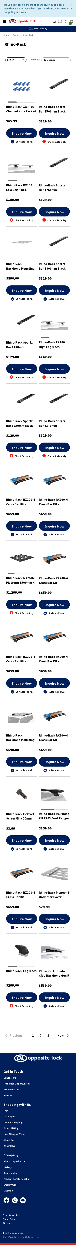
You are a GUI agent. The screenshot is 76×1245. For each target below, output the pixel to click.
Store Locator (11, 1089)
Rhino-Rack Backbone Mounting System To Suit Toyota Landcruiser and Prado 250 (20, 266)
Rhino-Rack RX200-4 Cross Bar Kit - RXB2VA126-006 (53, 659)
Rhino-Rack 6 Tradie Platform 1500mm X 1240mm (20, 580)
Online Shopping (13, 1122)
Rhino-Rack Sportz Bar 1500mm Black (52, 109)
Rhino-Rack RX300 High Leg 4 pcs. (52, 344)
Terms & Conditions (11, 1215)
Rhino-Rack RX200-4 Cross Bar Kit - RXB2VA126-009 (20, 894)
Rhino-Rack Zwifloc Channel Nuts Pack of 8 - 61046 (21, 109)
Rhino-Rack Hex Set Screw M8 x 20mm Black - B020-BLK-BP (20, 816)
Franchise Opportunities (17, 1083)
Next (61, 1035)
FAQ (6, 1110)
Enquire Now (22, 133)
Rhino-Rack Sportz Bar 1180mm (19, 344)
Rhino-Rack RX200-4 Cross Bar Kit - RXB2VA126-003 (53, 737)
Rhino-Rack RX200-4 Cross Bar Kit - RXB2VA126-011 (53, 580)
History (8, 1167)
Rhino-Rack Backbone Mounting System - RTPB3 (20, 737)
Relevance (49, 59)
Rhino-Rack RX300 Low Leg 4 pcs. (19, 187)
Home (6, 35)
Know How (9, 1145)
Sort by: (35, 59)
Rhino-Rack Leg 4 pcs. (21, 971)
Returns (8, 1095)
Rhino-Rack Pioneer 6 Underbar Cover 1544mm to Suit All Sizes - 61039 (54, 894)
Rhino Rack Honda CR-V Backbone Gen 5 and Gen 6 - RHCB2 (54, 973)
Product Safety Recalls (16, 1178)
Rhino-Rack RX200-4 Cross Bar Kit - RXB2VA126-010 (53, 501)
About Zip (9, 1140)
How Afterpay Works (14, 1134)
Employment (10, 1184)
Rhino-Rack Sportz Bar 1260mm (52, 187)
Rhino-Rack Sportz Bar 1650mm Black (19, 423)
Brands (16, 35)
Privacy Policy (9, 1219)
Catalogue (9, 1116)
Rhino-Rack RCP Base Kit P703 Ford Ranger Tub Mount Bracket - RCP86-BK (54, 816)
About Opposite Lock (15, 1161)
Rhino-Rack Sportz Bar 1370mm (52, 423)
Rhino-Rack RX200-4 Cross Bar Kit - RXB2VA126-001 (20, 659)
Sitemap (8, 1190)
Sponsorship (10, 1173)
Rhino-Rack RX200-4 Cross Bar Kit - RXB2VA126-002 (20, 501)
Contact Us (10, 1077)
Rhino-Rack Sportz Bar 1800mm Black (52, 266)
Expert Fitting (11, 1128)
